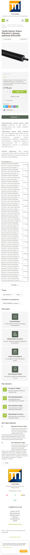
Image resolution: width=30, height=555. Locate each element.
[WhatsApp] (17, 106)
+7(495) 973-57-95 (15, 507)
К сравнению (9, 100)
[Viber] (14, 106)
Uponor (5, 77)
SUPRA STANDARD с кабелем (15, 24)
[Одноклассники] (9, 106)
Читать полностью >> (7, 547)
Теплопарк (15, 14)
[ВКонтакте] (7, 106)
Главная (4, 24)
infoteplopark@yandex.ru (15, 524)
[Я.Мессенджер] (4, 106)
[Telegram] (12, 106)
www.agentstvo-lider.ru (15, 537)
